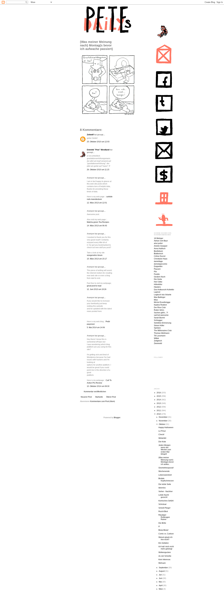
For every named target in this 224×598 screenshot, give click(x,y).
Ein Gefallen (163, 543)
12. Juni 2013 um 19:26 (96, 289)
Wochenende (164, 471)
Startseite (99, 397)
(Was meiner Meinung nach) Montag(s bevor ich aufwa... (166, 460)
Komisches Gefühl (166, 501)
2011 (159, 410)
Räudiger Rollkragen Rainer (164, 517)
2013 (159, 403)
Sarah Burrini (159, 318)
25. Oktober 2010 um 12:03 (98, 142)
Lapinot (157, 292)
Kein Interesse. (164, 559)
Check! (161, 434)
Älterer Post (111, 397)
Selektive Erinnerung (162, 323)
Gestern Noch (159, 277)
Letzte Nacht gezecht (163, 496)
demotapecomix (160, 264)
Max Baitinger (159, 297)
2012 (159, 407)
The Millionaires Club (163, 330)
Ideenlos (162, 488)
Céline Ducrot (159, 256)
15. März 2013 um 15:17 (97, 259)
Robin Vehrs (159, 310)
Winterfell (162, 438)
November (163, 421)
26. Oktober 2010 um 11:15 (98, 170)
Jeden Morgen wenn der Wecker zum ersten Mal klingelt (164, 449)
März (161, 589)
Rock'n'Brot (163, 511)
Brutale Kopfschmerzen (166, 479)
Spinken (157, 328)
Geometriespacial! (166, 468)
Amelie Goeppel (160, 246)
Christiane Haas (160, 259)
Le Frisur (162, 431)
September (163, 568)
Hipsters (157, 287)
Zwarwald (158, 343)
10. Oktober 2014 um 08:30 (98, 386)
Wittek (156, 338)
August (162, 571)
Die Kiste (162, 442)
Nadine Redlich (160, 305)
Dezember (163, 417)
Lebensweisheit (165, 475)
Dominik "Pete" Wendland (98, 150)
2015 (159, 396)
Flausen (157, 269)
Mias (156, 300)
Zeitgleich (158, 341)
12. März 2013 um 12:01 (97, 203)
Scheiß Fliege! (164, 508)
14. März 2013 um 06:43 (97, 226)
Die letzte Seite (164, 484)
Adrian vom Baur (161, 241)
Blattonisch (158, 254)
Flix (155, 272)
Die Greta (158, 279)
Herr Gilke (158, 282)
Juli (160, 575)
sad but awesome (161, 315)
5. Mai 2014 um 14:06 (96, 327)
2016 (159, 393)
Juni (161, 578)
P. (159, 526)
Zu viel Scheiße (164, 556)
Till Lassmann (159, 336)
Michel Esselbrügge (162, 302)
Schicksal (162, 504)
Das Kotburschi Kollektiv (164, 290)
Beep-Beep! (163, 530)
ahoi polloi (158, 243)
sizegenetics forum (94, 255)
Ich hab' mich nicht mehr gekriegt (166, 547)
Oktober (162, 424)
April (161, 585)
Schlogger (158, 320)
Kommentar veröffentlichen (95, 392)
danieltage (158, 261)
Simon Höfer (159, 325)
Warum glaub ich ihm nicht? (165, 538)
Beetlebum (158, 251)
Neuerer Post (86, 397)
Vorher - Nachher (165, 491)
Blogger (117, 417)
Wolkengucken (164, 552)
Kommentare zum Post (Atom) (102, 401)
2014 (159, 400)
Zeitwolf (90, 135)
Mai (160, 582)
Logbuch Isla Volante (162, 295)
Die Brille (162, 523)
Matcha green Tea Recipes (98, 222)
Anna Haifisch (159, 248)
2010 (159, 414)
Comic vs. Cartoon (166, 534)
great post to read (94, 286)
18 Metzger (158, 238)
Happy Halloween (165, 427)
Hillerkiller (158, 284)
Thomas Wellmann (161, 333)
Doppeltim (158, 266)
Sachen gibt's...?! (161, 313)
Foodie (157, 274)
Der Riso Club (160, 307)
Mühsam (162, 563)
